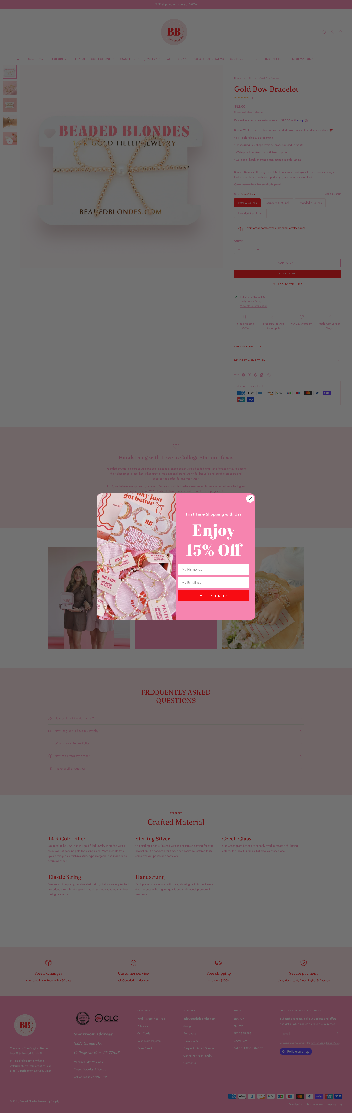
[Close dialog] (250, 498)
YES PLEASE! (213, 595)
